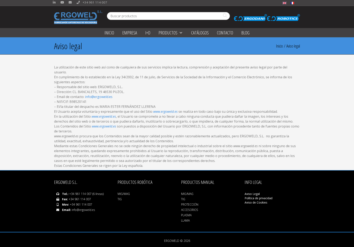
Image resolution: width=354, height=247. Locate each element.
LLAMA (185, 220)
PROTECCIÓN (189, 204)
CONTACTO (225, 33)
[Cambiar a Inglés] (284, 3)
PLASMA (186, 215)
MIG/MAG (124, 194)
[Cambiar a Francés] (292, 3)
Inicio (279, 46)
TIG (120, 199)
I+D (147, 33)
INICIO (109, 33)
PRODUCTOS (168, 33)
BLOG (245, 33)
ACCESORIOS (189, 210)
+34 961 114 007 (94, 2)
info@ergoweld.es (98, 96)
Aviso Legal (253, 194)
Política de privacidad (258, 198)
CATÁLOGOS (200, 33)
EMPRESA (129, 33)
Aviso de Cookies (256, 202)
